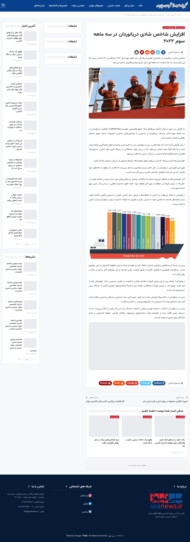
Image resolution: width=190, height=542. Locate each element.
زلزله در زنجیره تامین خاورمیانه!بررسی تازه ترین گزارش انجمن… (13, 107)
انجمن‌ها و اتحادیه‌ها (58, 5)
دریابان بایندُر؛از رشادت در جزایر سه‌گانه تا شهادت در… (14, 126)
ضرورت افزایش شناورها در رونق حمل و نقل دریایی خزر (165, 401)
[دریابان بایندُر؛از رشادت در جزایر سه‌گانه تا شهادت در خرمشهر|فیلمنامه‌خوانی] (30, 125)
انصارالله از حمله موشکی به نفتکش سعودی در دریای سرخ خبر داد (14, 164)
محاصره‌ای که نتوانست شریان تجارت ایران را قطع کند (14, 215)
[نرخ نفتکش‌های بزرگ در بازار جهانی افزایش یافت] (104, 426)
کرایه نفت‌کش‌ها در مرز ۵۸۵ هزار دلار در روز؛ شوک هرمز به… (13, 181)
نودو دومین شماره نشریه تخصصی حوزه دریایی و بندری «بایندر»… (13, 287)
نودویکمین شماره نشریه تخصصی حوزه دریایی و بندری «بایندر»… (13, 306)
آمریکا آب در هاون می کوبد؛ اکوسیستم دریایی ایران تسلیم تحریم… (13, 145)
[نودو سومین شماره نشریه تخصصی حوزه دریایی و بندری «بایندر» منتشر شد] (30, 267)
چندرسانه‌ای (39, 5)
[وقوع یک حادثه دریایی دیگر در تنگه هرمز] (137, 426)
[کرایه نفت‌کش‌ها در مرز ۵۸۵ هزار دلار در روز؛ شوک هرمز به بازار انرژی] (30, 182)
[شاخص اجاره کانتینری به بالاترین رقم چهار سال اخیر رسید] (30, 87)
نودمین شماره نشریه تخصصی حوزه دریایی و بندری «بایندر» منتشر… (13, 325)
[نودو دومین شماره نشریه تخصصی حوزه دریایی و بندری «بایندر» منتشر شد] (30, 286)
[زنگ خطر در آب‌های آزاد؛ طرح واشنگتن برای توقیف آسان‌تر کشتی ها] (170, 426)
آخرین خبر (180, 27)
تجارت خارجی (114, 5)
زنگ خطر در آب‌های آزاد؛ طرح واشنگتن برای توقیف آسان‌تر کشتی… (14, 37)
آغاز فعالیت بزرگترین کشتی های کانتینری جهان (105, 401)
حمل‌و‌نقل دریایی (169, 27)
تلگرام (85, 503)
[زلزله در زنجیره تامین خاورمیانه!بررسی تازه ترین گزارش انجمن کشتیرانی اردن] (30, 106)
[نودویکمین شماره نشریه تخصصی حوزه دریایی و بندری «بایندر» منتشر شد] (30, 305)
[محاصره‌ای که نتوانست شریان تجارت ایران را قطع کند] (30, 214)
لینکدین (85, 512)
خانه (140, 5)
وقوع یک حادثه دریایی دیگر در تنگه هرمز (14, 54)
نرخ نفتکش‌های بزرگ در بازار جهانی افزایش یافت (14, 70)
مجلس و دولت (77, 5)
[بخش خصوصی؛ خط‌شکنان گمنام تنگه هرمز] (30, 233)
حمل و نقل (129, 5)
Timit (84, 536)
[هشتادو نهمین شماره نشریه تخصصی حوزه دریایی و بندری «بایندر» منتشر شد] (30, 343)
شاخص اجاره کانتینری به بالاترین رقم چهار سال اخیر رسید (14, 88)
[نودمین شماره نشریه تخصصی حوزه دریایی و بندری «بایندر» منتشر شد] (30, 324)
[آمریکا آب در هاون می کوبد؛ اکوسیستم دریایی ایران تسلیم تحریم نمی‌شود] (30, 144)
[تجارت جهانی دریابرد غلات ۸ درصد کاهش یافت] (30, 198)
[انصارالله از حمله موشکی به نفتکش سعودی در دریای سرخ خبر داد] (30, 163)
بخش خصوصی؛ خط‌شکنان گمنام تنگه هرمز (15, 233)
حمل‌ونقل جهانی (96, 5)
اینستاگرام (84, 495)
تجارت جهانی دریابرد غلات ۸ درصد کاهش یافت (14, 197)
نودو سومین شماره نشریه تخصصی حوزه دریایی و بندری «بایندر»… (13, 268)
